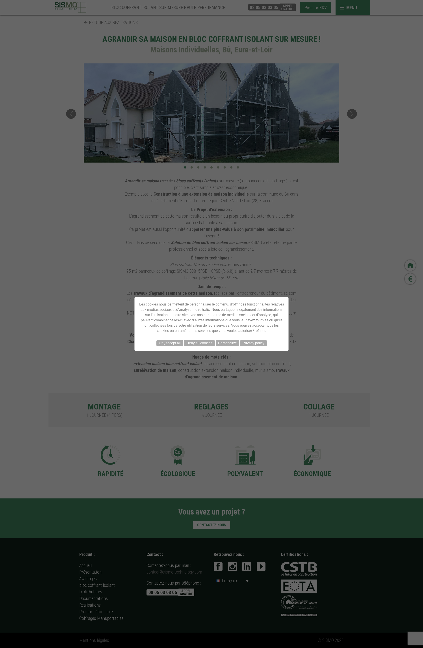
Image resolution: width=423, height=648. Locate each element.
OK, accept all (170, 343)
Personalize (227, 343)
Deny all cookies (199, 343)
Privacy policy (253, 343)
